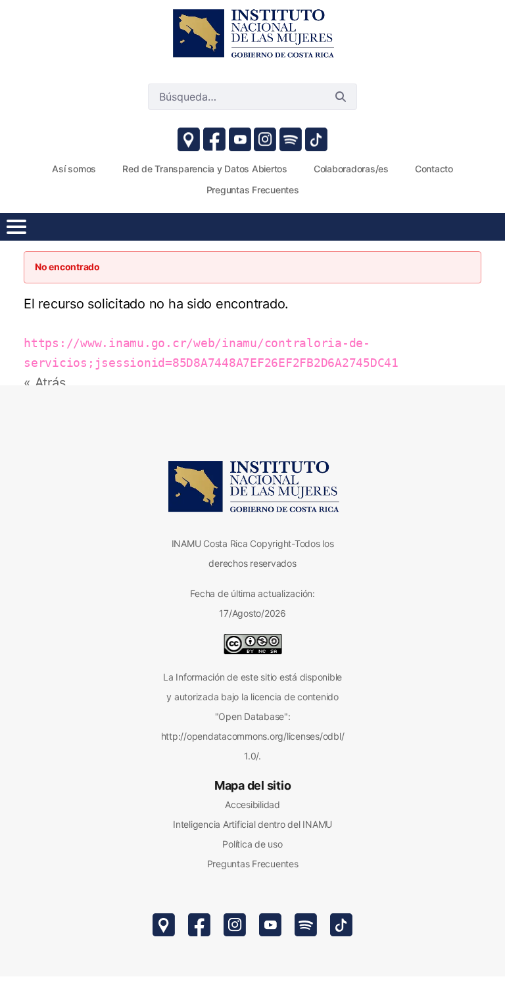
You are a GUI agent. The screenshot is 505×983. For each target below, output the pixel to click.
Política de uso (252, 844)
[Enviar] (340, 96)
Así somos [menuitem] (74, 168)
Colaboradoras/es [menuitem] (351, 168)
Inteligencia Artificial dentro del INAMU (252, 824)
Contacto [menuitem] (434, 168)
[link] (252, 33)
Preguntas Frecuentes (253, 863)
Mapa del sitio (252, 785)
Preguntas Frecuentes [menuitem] (252, 189)
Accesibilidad (252, 804)
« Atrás (44, 383)
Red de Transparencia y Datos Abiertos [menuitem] (204, 168)
